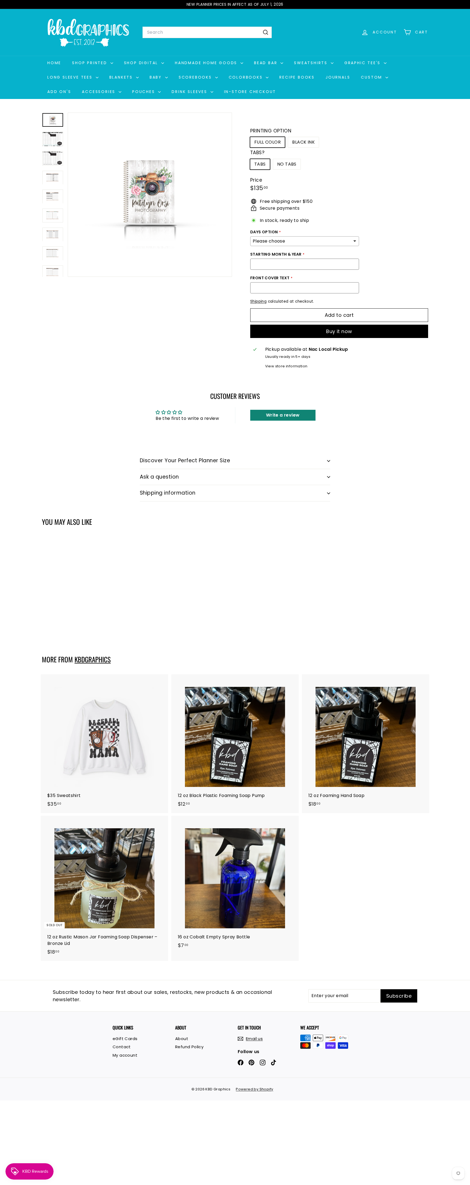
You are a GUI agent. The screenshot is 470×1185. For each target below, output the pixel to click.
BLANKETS (122, 77)
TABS (260, 164)
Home (54, 63)
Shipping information (168, 493)
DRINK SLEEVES (190, 91)
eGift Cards (125, 1038)
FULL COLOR (267, 142)
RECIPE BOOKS (297, 77)
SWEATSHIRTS (311, 63)
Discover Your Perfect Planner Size (185, 460)
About (181, 1038)
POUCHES (144, 91)
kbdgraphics (93, 659)
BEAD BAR (266, 63)
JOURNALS (338, 77)
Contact (122, 1047)
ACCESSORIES (99, 91)
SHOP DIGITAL (142, 63)
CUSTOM (372, 77)
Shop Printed (90, 63)
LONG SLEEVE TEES (70, 77)
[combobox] (207, 32)
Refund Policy (189, 1047)
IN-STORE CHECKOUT (250, 91)
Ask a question (159, 476)
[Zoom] (150, 195)
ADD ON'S (59, 91)
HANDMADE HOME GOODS (207, 63)
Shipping (258, 301)
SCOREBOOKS (196, 77)
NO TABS (286, 164)
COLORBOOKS (247, 77)
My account (125, 1055)
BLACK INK (303, 142)
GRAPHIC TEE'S (363, 63)
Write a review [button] (283, 415)
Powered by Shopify (254, 1089)
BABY (157, 77)
